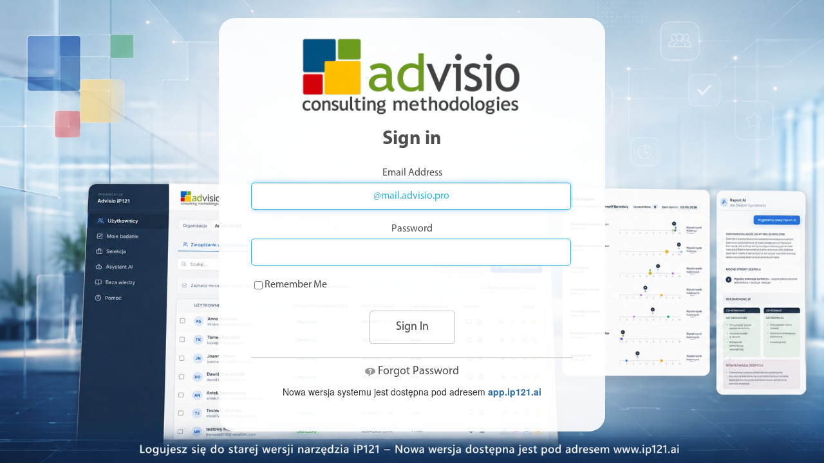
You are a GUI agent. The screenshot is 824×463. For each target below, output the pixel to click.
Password (412, 229)
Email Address (412, 173)
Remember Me (296, 285)
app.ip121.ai (514, 391)
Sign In (412, 327)
